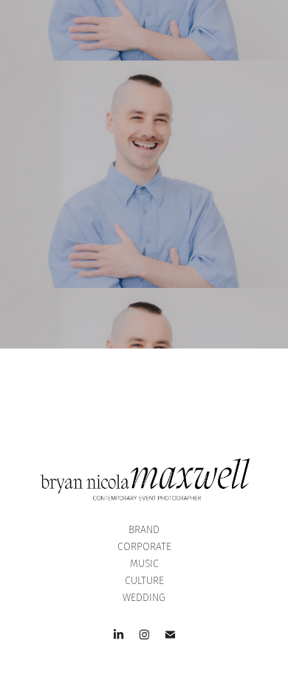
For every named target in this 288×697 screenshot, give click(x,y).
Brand (144, 529)
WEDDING (144, 597)
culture (144, 580)
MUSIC (144, 563)
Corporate (144, 546)
